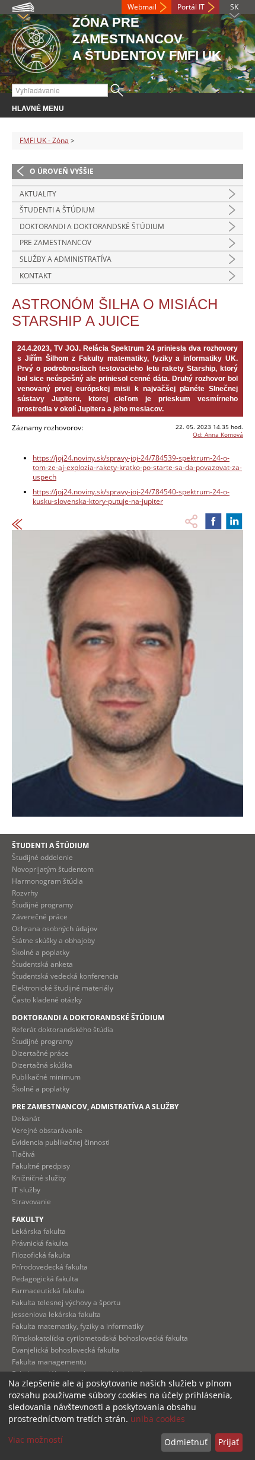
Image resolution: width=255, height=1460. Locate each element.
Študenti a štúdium (57, 210)
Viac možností (35, 1439)
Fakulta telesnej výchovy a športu (66, 1302)
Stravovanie (31, 1201)
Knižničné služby (39, 1178)
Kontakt (36, 276)
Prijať (228, 1442)
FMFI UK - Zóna (44, 140)
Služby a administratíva (65, 259)
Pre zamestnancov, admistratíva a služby (95, 1107)
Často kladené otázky (47, 1000)
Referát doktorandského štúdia (62, 1029)
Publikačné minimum (46, 1077)
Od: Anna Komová (218, 434)
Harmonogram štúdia (47, 881)
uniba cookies (157, 1418)
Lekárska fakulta (39, 1231)
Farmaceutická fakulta (48, 1291)
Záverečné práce (40, 917)
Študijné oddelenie (42, 857)
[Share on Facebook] (213, 521)
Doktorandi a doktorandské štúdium (92, 226)
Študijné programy (42, 905)
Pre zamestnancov (55, 242)
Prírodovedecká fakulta (50, 1267)
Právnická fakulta (40, 1243)
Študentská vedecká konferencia (65, 976)
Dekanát (26, 1118)
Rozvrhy (25, 893)
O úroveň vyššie (62, 171)
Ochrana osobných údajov (54, 928)
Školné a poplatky (40, 952)
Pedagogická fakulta (45, 1279)
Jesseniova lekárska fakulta (56, 1314)
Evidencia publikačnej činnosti (61, 1142)
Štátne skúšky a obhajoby (53, 940)
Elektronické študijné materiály (62, 988)
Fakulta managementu (49, 1362)
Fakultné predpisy (41, 1166)
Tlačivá (23, 1154)
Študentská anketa (42, 964)
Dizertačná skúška (42, 1065)
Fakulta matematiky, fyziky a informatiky (78, 1326)
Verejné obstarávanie (47, 1130)
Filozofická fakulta (41, 1255)
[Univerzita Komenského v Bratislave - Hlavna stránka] (36, 47)
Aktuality (38, 194)
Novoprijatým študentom (53, 869)
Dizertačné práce (40, 1053)
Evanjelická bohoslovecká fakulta (66, 1350)
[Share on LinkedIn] (234, 521)
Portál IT (191, 7)
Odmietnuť (186, 1442)
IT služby (26, 1190)
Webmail (142, 7)
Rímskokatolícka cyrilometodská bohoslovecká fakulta (100, 1338)
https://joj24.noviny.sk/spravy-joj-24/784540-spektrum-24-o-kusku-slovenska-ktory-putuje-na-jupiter (131, 496)
